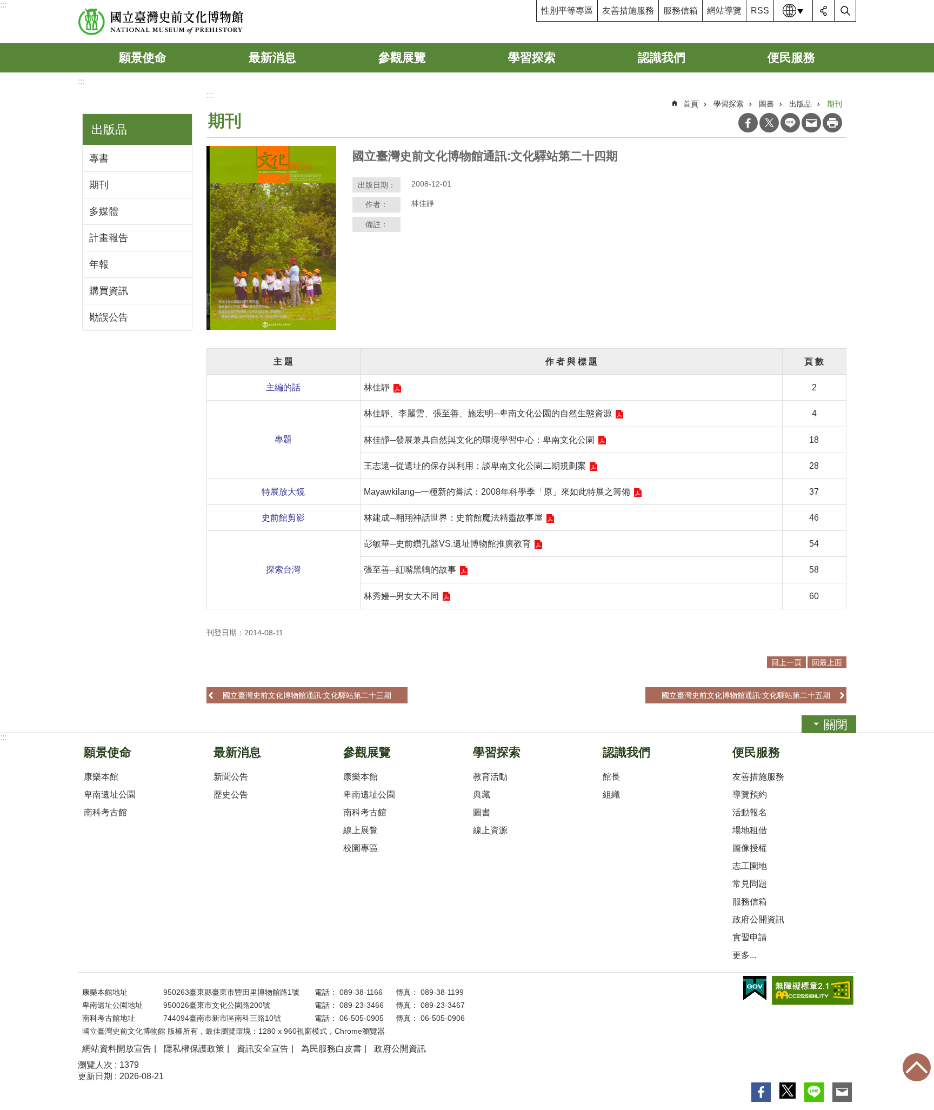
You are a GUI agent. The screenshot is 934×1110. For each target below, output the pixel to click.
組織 (611, 794)
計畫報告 (108, 237)
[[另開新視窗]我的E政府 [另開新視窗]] (754, 988)
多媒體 (103, 211)
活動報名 (749, 812)
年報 (99, 264)
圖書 (766, 103)
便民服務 (791, 57)
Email (811, 122)
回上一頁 (786, 662)
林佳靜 (377, 387)
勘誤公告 (108, 317)
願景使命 (142, 57)
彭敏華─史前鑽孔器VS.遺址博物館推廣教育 (447, 543)
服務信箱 (680, 10)
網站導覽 (724, 10)
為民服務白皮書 (331, 1048)
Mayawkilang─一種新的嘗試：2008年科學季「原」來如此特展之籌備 (497, 491)
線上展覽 (360, 830)
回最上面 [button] (827, 662)
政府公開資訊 (758, 919)
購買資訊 (108, 290)
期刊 (99, 185)
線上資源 (490, 830)
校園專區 (360, 848)
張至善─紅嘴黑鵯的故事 (410, 569)
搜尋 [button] (845, 11)
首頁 (690, 103)
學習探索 (532, 57)
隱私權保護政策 (194, 1048)
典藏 (481, 794)
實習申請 (749, 937)
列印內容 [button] (832, 122)
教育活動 (490, 776)
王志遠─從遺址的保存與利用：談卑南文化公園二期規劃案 (475, 465)
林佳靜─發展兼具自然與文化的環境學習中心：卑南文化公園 (479, 439)
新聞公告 (231, 776)
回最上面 (917, 1067)
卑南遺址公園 (110, 794)
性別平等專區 (567, 10)
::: (3, 4)
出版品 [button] (109, 129)
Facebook (748, 122)
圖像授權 (749, 848)
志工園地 (749, 865)
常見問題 (749, 883)
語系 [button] (793, 11)
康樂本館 (101, 776)
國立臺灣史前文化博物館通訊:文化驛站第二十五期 (746, 695)
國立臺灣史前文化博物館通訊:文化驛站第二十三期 (307, 695)
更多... (744, 955)
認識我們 (661, 57)
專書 (99, 158)
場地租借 (749, 830)
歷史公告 (231, 794)
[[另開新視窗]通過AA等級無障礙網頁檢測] (812, 990)
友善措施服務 (628, 10)
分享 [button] (824, 11)
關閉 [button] (836, 725)
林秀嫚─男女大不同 (401, 596)
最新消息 (272, 57)
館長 (611, 776)
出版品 (800, 103)
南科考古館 (105, 812)
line (790, 122)
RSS (760, 10)
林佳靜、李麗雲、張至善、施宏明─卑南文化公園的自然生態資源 (488, 413)
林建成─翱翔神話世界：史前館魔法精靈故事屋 (453, 517)
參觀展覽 (402, 57)
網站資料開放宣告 (116, 1048)
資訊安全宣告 (263, 1048)
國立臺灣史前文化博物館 (161, 21)
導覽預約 (749, 794)
